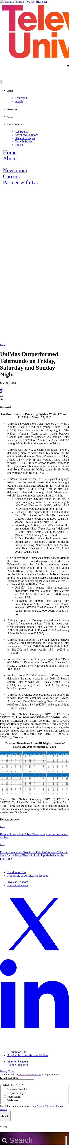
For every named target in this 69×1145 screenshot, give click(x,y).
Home (9, 152)
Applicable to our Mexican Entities (27, 875)
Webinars (12, 1100)
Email (9, 1077)
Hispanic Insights (25, 138)
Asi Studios (21, 131)
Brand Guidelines (17, 885)
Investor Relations (17, 881)
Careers (11, 176)
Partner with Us (20, 182)
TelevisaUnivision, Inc (29, 1074)
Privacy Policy (43, 1106)
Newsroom (15, 170)
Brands (19, 101)
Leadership (21, 97)
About (10, 158)
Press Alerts (14, 1096)
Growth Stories (23, 141)
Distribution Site (16, 872)
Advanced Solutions (26, 134)
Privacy (4, 1071)
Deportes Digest (16, 1093)
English (19, 144)
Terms (11, 1071)
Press (2, 345)
